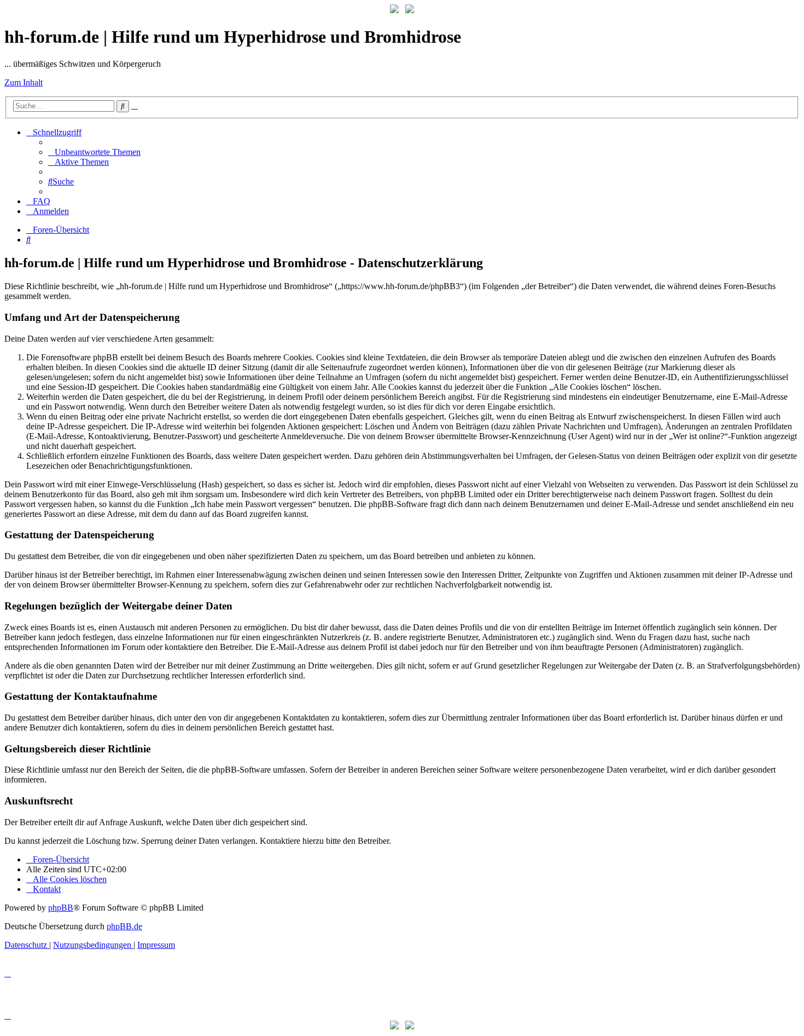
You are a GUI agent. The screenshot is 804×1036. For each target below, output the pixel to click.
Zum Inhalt (23, 82)
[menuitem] (94, 152)
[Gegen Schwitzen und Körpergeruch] (409, 10)
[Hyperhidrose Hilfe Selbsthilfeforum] (394, 10)
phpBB (60, 907)
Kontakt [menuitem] (47, 889)
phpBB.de (124, 926)
